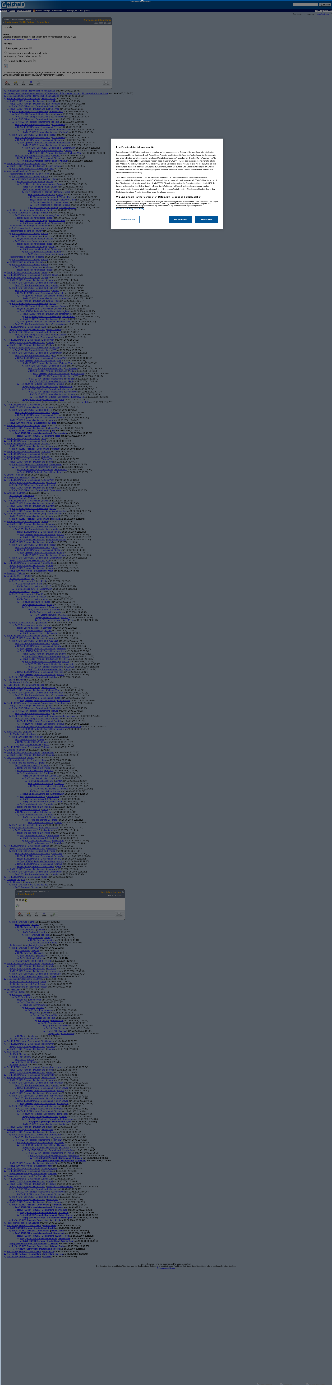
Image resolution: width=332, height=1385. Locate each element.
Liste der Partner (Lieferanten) (130, 209)
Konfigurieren (128, 219)
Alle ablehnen (180, 219)
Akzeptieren (207, 219)
